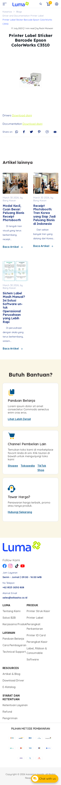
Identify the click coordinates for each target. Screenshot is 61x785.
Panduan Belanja (13, 638)
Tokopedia (28, 465)
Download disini (22, 115)
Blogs (19, 11)
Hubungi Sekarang (20, 512)
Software (33, 659)
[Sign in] (56, 4)
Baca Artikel (11, 246)
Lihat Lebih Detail (19, 419)
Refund (7, 711)
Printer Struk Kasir (38, 611)
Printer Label (35, 617)
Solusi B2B (9, 617)
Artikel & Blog (11, 674)
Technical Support (14, 651)
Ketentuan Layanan (15, 705)
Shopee (13, 465)
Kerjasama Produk (15, 624)
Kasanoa (7, 11)
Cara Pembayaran (14, 645)
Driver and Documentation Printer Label (23, 15)
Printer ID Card (36, 635)
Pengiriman (10, 718)
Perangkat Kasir (37, 641)
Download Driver (13, 680)
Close (40, 4)
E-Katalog (9, 687)
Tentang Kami (12, 611)
